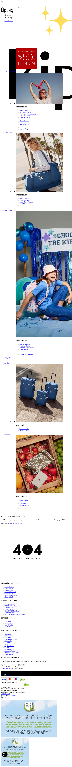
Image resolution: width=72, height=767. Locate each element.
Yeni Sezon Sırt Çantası (26, 112)
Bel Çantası (7, 637)
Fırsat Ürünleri (5, 754)
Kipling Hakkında (9, 604)
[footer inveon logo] (5, 697)
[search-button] (19, 7)
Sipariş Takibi (8, 597)
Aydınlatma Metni (9, 609)
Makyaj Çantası (24, 121)
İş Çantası (22, 203)
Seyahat (6, 363)
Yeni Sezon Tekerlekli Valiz (28, 114)
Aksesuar (7, 434)
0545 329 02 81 (15, 695)
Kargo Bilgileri (8, 588)
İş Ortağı (7, 626)
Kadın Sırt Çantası (25, 200)
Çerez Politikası (9, 612)
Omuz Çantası (24, 110)
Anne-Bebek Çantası (10, 639)
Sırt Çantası (7, 358)
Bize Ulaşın (7, 621)
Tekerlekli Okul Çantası (27, 347)
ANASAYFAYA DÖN (16, 523)
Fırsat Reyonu (8, 21)
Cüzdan (6, 647)
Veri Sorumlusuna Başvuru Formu (14, 614)
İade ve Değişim (9, 587)
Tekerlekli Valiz (24, 429)
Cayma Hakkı (8, 590)
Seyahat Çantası (24, 430)
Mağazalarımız (8, 623)
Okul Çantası (8, 210)
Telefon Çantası (24, 124)
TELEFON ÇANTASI (26, 354)
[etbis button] (7, 675)
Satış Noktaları (8, 625)
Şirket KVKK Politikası (11, 611)
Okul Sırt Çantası (25, 344)
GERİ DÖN (4, 523)
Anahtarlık (23, 503)
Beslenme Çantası (25, 117)
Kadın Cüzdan (24, 500)
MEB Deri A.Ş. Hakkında (12, 606)
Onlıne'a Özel (24, 129)
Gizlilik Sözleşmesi (10, 593)
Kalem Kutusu (24, 349)
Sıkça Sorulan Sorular (10, 595)
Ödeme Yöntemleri (10, 592)
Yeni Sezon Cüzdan (25, 116)
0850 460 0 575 (5, 694)
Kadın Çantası (8, 132)
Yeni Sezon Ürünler (10, 72)
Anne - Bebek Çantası (26, 202)
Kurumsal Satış (9, 607)
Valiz (6, 644)
